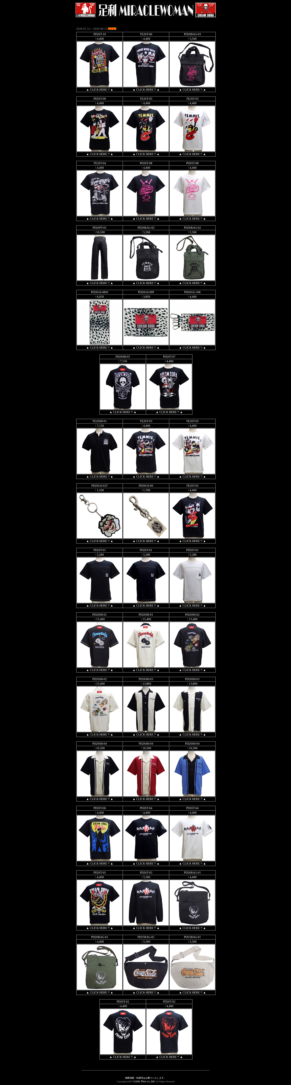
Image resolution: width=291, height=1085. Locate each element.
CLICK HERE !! (100, 89)
